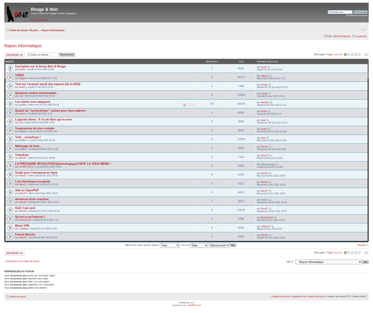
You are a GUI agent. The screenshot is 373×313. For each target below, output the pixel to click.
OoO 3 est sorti (25, 208)
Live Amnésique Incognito (32, 181)
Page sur (334, 54)
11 (366, 54)
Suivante (361, 245)
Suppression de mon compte (34, 128)
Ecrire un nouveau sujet (14, 54)
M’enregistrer (344, 36)
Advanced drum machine (32, 199)
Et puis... (35, 30)
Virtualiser (22, 154)
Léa (21, 96)
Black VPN (22, 225)
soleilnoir (23, 228)
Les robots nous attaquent (32, 101)
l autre (264, 93)
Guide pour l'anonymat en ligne (36, 172)
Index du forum (19, 30)
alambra (265, 102)
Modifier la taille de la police (363, 29)
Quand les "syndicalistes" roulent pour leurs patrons (50, 110)
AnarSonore (25, 219)
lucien (22, 69)
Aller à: (290, 261)
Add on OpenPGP (27, 190)
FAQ (329, 36)
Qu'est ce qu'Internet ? (30, 216)
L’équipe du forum (280, 296)
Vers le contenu (39, 20)
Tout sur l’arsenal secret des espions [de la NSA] (47, 84)
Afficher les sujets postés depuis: (142, 245)
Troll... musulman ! (28, 137)
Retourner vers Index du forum (23, 261)
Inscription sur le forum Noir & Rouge (40, 66)
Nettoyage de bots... (28, 146)
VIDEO (19, 75)
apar (263, 120)
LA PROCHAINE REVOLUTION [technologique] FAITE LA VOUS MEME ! (63, 163)
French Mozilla (25, 234)
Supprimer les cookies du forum (308, 296)
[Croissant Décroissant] (223, 245)
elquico (23, 78)
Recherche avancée (357, 15)
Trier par (185, 245)
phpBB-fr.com (194, 305)
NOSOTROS (26, 166)
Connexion (361, 36)
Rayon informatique (53, 30)
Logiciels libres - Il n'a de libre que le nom (43, 119)
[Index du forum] (17, 13)
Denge (264, 84)
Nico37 (264, 146)
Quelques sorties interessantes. (36, 93)
